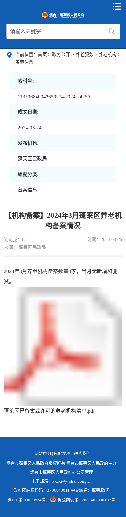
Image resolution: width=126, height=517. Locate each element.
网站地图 (62, 453)
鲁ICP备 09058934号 (27, 500)
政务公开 (61, 54)
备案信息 (24, 62)
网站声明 (42, 453)
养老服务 (85, 54)
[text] (55, 31)
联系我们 (82, 453)
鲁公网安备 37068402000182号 (86, 500)
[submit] (111, 31)
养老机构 (108, 54)
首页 (43, 54)
